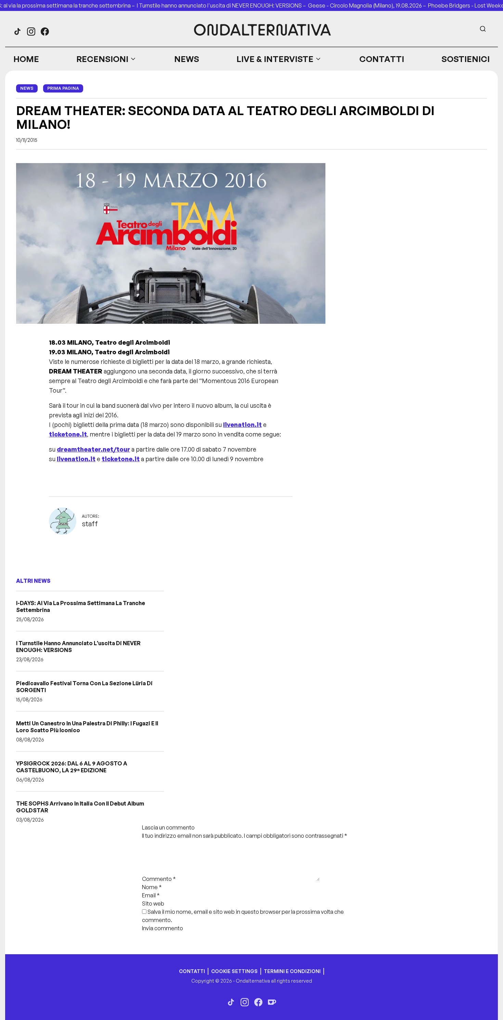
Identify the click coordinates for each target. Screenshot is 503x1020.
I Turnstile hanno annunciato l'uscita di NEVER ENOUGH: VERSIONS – (222, 5)
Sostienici (465, 59)
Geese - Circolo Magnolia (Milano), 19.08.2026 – (368, 5)
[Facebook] (45, 31)
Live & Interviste (274, 59)
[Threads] (17, 31)
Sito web (153, 903)
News (186, 59)
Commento (159, 878)
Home (26, 59)
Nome (152, 887)
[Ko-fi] (272, 1002)
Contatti (381, 59)
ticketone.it (68, 434)
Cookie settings (234, 971)
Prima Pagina (63, 88)
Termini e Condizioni (292, 971)
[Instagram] (31, 31)
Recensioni (102, 59)
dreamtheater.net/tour (93, 449)
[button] (106, 58)
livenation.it (242, 424)
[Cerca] (483, 29)
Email (151, 895)
